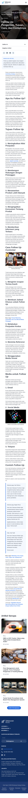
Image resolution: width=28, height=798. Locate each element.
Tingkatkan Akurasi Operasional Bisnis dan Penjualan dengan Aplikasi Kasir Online (14, 604)
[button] (25, 44)
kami (15, 598)
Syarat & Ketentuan (4, 789)
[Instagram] (4, 755)
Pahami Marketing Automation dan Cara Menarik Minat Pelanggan (14, 319)
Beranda (3, 12)
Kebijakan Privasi (11, 789)
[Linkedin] (2, 755)
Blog (8, 12)
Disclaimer (17, 788)
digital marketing (14, 161)
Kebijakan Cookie (24, 789)
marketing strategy (10, 74)
